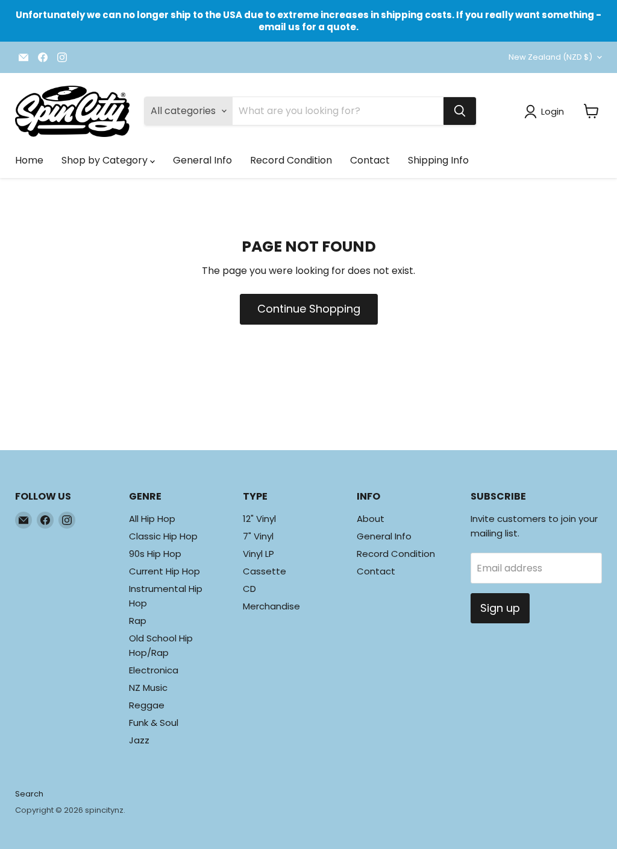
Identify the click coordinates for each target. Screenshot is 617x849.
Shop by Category (105, 160)
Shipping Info (438, 160)
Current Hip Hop (164, 571)
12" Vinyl (259, 518)
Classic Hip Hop (163, 536)
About (370, 518)
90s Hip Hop (155, 553)
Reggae (146, 705)
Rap (137, 620)
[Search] (459, 111)
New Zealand (550, 57)
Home (29, 160)
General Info (202, 160)
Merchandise (271, 606)
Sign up (500, 607)
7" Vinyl (258, 536)
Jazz (139, 740)
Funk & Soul (153, 722)
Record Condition (291, 160)
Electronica (153, 670)
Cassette (264, 571)
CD (249, 588)
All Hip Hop (152, 518)
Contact (370, 160)
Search (29, 794)
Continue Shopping (308, 308)
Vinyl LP (258, 553)
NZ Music (148, 687)
